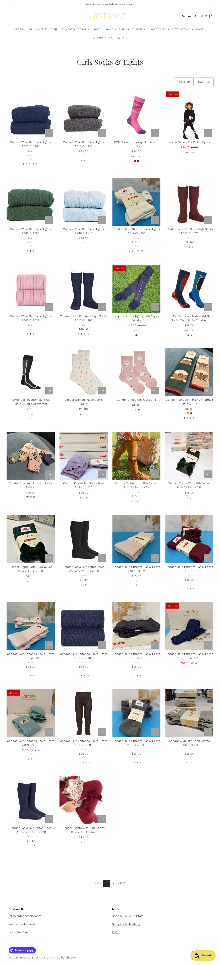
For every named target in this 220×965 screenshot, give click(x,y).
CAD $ (203, 16)
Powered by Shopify (62, 957)
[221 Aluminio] (189, 758)
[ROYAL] (138, 161)
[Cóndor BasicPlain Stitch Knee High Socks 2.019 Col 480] (30, 800)
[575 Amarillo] (189, 584)
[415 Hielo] (31, 754)
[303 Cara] (136, 246)
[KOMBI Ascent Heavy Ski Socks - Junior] (136, 115)
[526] (31, 497)
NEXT (121, 883)
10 (33, 164)
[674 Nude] (136, 580)
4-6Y (192, 152)
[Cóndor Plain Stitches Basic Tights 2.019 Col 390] (83, 713)
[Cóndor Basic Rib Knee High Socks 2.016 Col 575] (189, 202)
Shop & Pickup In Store (128, 916)
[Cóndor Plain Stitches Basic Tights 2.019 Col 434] (189, 626)
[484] (27, 497)
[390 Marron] (83, 758)
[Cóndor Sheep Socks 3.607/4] (136, 372)
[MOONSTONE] (31, 419)
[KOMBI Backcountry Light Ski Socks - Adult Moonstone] (30, 372)
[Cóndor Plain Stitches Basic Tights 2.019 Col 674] (136, 539)
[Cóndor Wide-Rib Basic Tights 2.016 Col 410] (83, 202)
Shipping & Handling (126, 924)
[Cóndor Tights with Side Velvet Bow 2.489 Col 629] (136, 456)
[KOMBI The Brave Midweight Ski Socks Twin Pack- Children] (189, 289)
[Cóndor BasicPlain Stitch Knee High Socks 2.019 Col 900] (83, 539)
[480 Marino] (31, 159)
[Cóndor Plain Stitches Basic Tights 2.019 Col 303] (136, 202)
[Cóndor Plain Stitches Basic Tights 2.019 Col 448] (136, 626)
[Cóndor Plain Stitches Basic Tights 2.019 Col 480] (83, 626)
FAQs (115, 932)
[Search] (183, 16)
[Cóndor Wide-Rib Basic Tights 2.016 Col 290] (83, 115)
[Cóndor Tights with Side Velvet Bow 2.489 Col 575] (83, 800)
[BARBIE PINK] (135, 161)
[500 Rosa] (31, 671)
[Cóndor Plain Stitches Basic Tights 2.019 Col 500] (30, 626)
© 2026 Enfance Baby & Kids (28, 957)
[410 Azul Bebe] (83, 243)
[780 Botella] (31, 246)
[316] (188, 413)
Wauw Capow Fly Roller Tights (189, 142)
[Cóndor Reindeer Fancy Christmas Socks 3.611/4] (189, 372)
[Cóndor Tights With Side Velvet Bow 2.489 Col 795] (189, 456)
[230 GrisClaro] (136, 758)
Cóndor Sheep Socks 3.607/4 (136, 399)
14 (35, 845)
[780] (191, 413)
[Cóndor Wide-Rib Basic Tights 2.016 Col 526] (30, 289)
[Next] (210, 4)
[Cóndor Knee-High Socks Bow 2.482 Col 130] (83, 456)
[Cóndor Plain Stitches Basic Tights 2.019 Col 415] (30, 713)
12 (37, 164)
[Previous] (10, 4)
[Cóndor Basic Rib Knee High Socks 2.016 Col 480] (83, 289)
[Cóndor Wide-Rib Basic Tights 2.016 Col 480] (30, 115)
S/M (133, 156)
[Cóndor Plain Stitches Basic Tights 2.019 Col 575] (189, 539)
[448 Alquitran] (136, 671)
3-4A (136, 330)
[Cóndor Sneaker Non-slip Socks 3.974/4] (30, 456)
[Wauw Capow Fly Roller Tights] (189, 115)
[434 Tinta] (189, 667)
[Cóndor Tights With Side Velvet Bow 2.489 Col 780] (30, 539)
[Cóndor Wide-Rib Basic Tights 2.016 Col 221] (189, 713)
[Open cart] (210, 16)
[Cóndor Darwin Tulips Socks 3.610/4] (83, 372)
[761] (34, 497)
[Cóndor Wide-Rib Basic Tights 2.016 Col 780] (30, 202)
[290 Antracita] (83, 156)
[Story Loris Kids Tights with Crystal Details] (136, 289)
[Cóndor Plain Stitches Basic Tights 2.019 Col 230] (136, 713)
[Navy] (136, 335)
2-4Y (185, 152)
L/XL (139, 156)
